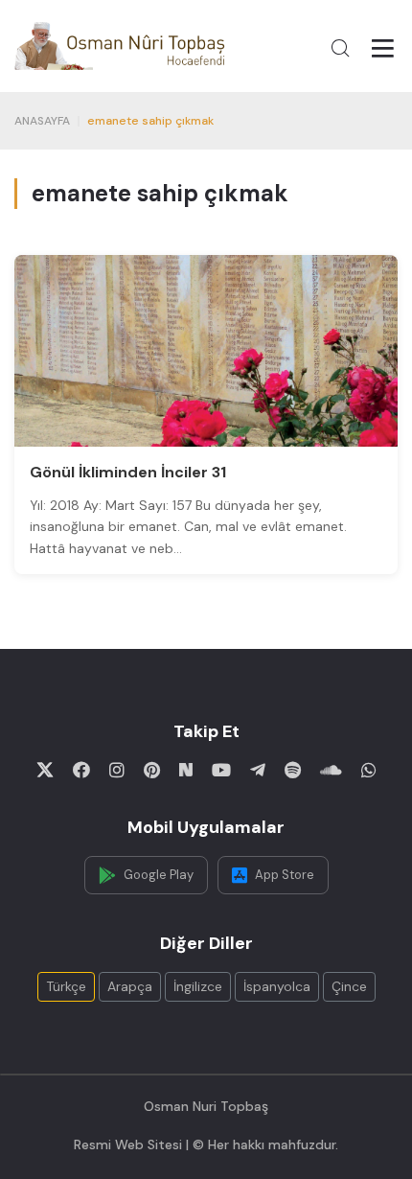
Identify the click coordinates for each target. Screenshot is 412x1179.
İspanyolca (276, 986)
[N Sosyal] (186, 769)
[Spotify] (293, 769)
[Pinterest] (152, 769)
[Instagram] (117, 769)
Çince (349, 986)
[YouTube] (221, 769)
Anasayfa (42, 120)
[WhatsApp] (369, 769)
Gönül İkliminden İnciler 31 (128, 472)
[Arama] (340, 47)
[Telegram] (257, 769)
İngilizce (197, 986)
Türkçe (66, 986)
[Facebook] (81, 769)
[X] (45, 769)
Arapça (129, 986)
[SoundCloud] (331, 769)
